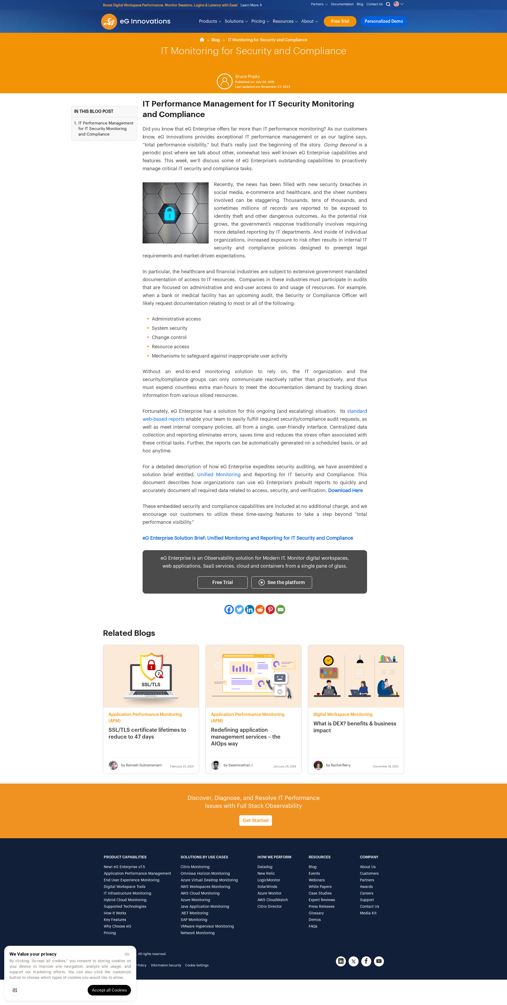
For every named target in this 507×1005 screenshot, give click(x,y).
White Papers (320, 887)
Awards (366, 887)
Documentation (342, 4)
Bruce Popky (247, 77)
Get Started (256, 820)
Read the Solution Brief (168, 5)
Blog (360, 4)
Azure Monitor (269, 893)
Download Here (345, 490)
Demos (315, 920)
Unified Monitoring (219, 474)
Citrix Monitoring (195, 867)
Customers (369, 874)
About (308, 21)
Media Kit (368, 913)
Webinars (317, 880)
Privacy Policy (136, 965)
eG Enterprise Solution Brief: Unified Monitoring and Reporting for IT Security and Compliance (248, 538)
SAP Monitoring (194, 920)
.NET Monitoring (194, 913)
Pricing (258, 21)
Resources (284, 21)
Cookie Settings (197, 965)
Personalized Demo (384, 21)
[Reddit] (260, 609)
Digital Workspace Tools (124, 887)
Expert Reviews (322, 900)
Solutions (235, 21)
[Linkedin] (249, 609)
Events (314, 874)
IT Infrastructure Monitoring (127, 893)
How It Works (115, 913)
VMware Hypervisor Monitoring (207, 926)
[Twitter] (239, 609)
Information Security (166, 965)
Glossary (316, 913)
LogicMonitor (268, 880)
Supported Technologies (125, 907)
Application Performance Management (137, 874)
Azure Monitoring (195, 900)
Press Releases (322, 907)
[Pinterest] (270, 609)
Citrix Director (269, 907)
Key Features (115, 920)
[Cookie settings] (15, 990)
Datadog (265, 867)
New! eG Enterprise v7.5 (124, 867)
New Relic (266, 874)
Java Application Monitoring (205, 907)
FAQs (313, 926)
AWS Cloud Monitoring (200, 893)
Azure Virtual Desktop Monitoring (209, 880)
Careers (366, 893)
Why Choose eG (117, 926)
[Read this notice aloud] (127, 954)
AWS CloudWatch (272, 900)
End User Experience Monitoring (131, 880)
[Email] (280, 609)
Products (208, 21)
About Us (368, 867)
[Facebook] (229, 609)
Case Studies (320, 893)
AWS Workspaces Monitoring (205, 887)
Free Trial (340, 21)
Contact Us (375, 4)
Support (367, 900)
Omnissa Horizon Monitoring (205, 874)
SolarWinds (267, 887)
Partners (318, 4)
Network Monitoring (198, 933)
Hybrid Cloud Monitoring (125, 900)
